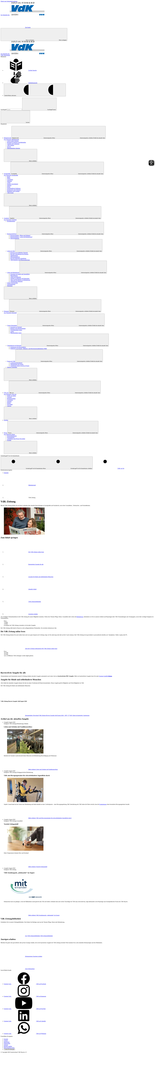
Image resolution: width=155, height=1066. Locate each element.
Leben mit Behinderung (13, 272)
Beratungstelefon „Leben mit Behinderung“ (21, 237)
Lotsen (12, 331)
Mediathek (10, 285)
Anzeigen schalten (33, 614)
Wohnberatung (14, 255)
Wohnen (9, 185)
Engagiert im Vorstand (16, 327)
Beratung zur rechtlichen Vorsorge (19, 252)
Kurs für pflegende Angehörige (18, 258)
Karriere (6, 420)
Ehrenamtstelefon (14, 238)
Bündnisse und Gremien (13, 191)
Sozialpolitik (7, 173)
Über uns (6, 392)
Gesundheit (10, 179)
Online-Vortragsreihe (12, 283)
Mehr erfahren (43, 769)
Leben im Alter (11, 251)
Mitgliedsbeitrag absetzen (13, 148)
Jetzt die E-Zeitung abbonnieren (41, 648)
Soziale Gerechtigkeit (12, 184)
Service (9, 146)
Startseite (6, 472)
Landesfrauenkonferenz (16, 363)
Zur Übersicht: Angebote (10, 219)
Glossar (6, 1040)
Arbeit (8, 182)
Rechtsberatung (11, 221)
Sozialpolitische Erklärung (14, 188)
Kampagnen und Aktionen (14, 189)
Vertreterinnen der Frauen (16, 364)
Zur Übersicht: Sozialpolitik (11, 175)
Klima (8, 187)
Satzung (9, 406)
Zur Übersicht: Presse (9, 434)
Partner (9, 403)
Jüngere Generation (12, 367)
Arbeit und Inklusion (15, 277)
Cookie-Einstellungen (9, 1049)
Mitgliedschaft (7, 138)
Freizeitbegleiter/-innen (16, 330)
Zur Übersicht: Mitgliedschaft (11, 139)
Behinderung (80, 616)
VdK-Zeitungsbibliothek (34, 601)
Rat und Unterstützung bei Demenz (19, 254)
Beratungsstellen (11, 398)
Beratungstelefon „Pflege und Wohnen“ (20, 235)
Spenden (9, 401)
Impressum (6, 1042)
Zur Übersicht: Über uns (10, 394)
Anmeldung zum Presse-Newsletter (16, 438)
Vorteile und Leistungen (13, 144)
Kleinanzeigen (33, 956)
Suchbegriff (4, 109)
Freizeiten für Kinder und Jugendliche (20, 274)
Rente (8, 176)
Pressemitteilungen (12, 436)
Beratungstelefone (12, 234)
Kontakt (9, 440)
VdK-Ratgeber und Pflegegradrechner (20, 260)
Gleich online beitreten (13, 141)
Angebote (6, 218)
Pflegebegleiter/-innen (15, 333)
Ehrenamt (6, 311)
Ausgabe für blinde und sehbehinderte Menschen (40, 576)
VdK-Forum (10, 192)
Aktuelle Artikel (32, 589)
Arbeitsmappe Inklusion (16, 281)
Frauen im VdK (11, 361)
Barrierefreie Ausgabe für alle (35, 564)
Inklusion (9, 181)
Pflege (8, 178)
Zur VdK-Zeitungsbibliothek (39, 936)
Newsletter (10, 404)
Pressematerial (10, 437)
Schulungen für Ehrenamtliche (18, 347)
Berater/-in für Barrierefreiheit (18, 328)
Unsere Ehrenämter (12, 325)
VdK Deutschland (5, 55)
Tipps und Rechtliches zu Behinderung (20, 280)
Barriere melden (8, 1046)
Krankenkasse (102, 804)
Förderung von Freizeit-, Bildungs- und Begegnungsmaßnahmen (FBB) (28, 348)
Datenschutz (7, 1043)
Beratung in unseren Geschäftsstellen (16, 142)
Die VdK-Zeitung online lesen (36, 552)
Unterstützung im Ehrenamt (14, 345)
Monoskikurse (14, 275)
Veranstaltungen (11, 284)
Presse (5, 432)
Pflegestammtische (15, 257)
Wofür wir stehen (11, 395)
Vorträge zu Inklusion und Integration (19, 278)
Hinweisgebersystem (9, 1047)
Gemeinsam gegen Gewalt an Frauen (19, 365)
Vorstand (9, 397)
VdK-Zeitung (10, 145)
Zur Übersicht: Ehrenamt (10, 313)
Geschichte (10, 400)
